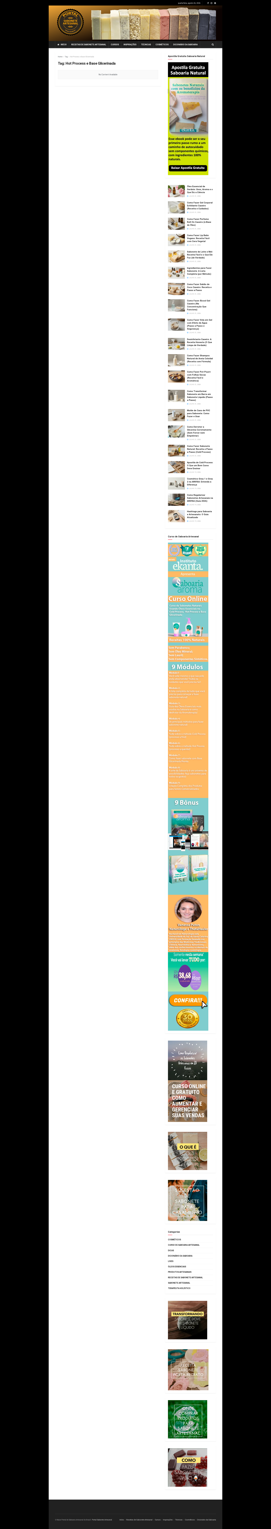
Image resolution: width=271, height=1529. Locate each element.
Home (60, 57)
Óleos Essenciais (177, 1266)
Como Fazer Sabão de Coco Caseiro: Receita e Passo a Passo (199, 287)
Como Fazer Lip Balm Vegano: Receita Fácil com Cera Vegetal (198, 238)
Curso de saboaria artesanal (184, 1245)
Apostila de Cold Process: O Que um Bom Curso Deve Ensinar (200, 465)
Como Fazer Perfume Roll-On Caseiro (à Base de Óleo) (199, 222)
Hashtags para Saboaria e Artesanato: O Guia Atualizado (199, 514)
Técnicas (146, 44)
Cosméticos (162, 44)
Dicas (171, 1250)
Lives (170, 1261)
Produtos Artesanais (179, 1272)
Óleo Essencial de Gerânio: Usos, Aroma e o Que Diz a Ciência (200, 189)
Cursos (115, 44)
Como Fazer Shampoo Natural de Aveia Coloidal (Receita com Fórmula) (200, 358)
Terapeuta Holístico (179, 1288)
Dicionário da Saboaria (185, 44)
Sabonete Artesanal (179, 1283)
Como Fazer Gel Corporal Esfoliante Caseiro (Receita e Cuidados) (200, 205)
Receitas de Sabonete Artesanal (88, 44)
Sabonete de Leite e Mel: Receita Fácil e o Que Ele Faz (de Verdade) (200, 254)
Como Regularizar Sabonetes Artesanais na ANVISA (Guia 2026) (200, 498)
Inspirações (130, 44)
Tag (66, 57)
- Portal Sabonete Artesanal (101, 1520)
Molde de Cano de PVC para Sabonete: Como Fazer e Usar (198, 413)
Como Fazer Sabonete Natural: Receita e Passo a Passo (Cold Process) (200, 449)
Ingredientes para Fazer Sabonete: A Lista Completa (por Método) (199, 271)
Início (64, 44)
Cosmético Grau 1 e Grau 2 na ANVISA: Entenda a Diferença (200, 482)
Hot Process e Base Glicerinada (82, 57)
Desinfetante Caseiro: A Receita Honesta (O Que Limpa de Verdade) (199, 342)
